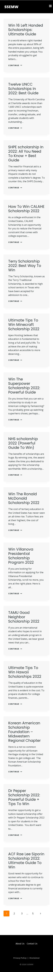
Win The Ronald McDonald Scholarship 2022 (23, 498)
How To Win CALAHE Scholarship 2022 (26, 208)
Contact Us (32, 943)
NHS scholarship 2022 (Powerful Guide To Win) (23, 443)
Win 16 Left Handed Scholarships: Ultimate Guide (25, 30)
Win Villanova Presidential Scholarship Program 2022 (21, 556)
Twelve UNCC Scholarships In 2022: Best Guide (23, 89)
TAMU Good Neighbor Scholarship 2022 (23, 617)
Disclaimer (34, 958)
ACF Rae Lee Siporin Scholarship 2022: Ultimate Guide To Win (26, 861)
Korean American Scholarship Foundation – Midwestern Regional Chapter (24, 732)
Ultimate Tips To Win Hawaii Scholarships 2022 (24, 672)
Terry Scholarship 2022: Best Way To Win (24, 266)
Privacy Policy (19, 958)
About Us (20, 943)
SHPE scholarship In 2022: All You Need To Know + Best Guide (25, 154)
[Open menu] (50, 6)
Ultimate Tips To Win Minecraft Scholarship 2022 (23, 325)
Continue (15, 65)
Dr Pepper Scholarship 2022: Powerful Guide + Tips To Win (24, 797)
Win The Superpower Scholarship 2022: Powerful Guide (24, 386)
